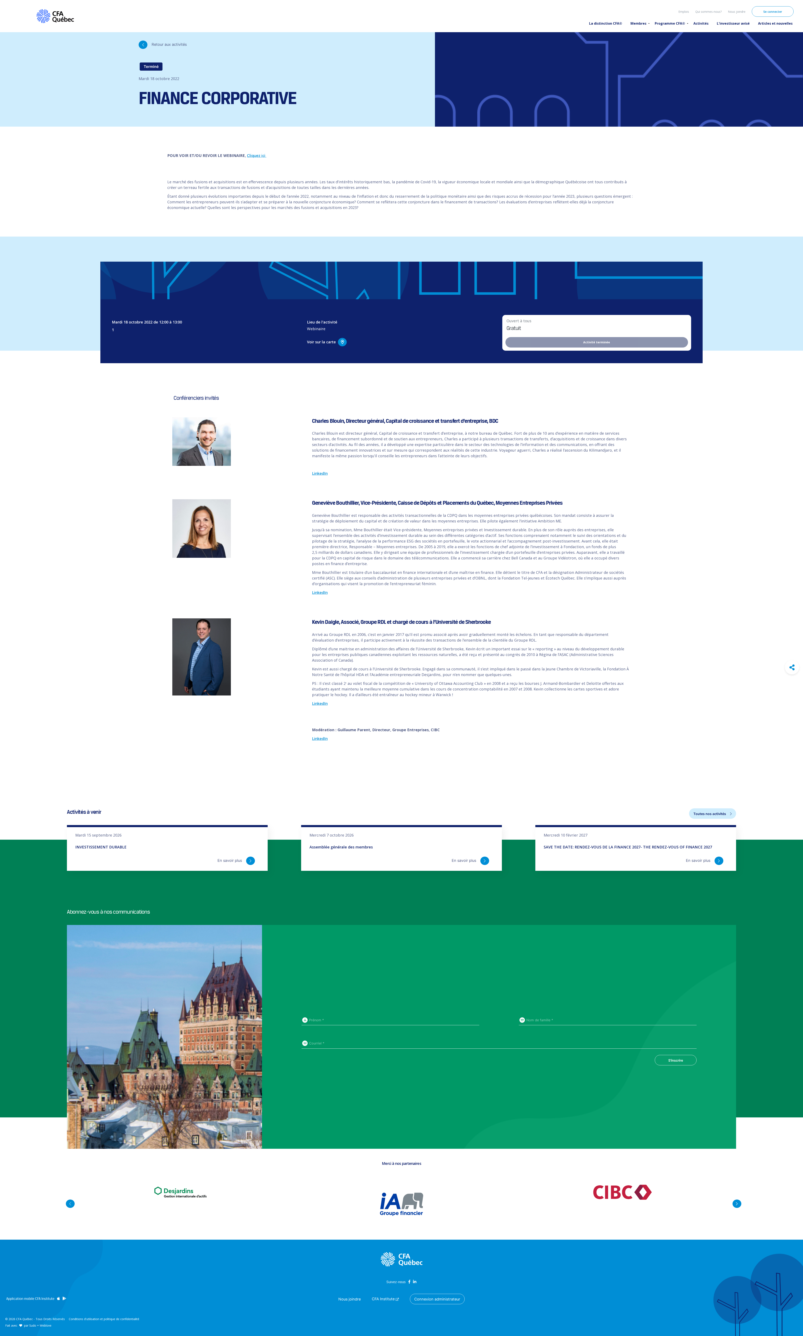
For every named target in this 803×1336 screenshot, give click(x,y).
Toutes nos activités (710, 814)
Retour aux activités (169, 44)
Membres (638, 23)
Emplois (683, 12)
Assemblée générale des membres (341, 846)
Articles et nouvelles (775, 23)
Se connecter (772, 12)
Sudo (32, 1325)
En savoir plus (230, 860)
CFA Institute (384, 1299)
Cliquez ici (256, 155)
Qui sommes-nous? (708, 12)
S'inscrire (675, 1060)
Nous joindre (736, 12)
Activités (700, 23)
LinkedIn (320, 473)
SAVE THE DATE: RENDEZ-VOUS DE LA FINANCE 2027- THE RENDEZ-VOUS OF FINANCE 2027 (628, 846)
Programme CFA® (670, 23)
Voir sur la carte (321, 341)
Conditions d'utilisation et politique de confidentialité (104, 1319)
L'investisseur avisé (733, 23)
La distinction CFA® (605, 23)
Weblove (45, 1325)
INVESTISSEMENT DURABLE (101, 846)
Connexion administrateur (437, 1299)
